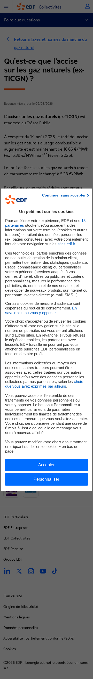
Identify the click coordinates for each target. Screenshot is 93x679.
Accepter (46, 465)
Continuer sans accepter (64, 195)
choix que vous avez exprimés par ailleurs (44, 383)
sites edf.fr (66, 244)
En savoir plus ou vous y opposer (41, 310)
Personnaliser (46, 479)
